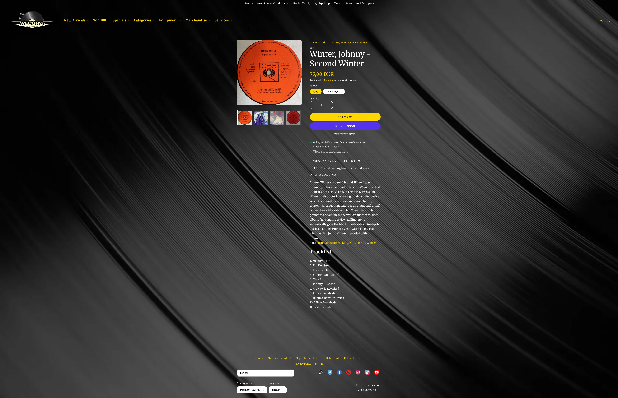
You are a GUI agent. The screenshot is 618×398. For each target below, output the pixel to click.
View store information (330, 151)
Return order (333, 358)
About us (272, 358)
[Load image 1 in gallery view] (244, 117)
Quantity (314, 98)
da (321, 363)
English (276, 390)
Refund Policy (352, 358)
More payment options (345, 134)
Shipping (329, 80)
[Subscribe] (290, 373)
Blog (297, 358)
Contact (259, 358)
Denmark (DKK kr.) (250, 390)
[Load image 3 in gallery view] (277, 117)
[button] (75, 20)
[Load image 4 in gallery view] (293, 117)
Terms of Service (313, 358)
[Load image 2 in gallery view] (261, 117)
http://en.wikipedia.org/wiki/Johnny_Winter (347, 242)
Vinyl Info (286, 358)
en (316, 363)
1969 (315, 91)
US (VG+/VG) (334, 91)
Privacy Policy (303, 363)
